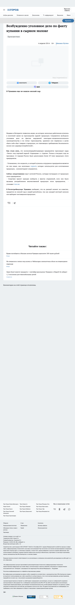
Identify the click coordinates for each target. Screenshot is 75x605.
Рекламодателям (42, 528)
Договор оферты (42, 525)
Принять (68, 21)
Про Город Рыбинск (25, 509)
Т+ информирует (48, 15)
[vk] (9, 203)
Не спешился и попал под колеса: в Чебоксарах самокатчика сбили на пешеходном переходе (36, 263)
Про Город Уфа (40, 509)
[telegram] (15, 203)
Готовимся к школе (23, 15)
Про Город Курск (7, 509)
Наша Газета (6, 506)
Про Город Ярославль (42, 506)
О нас (22, 523)
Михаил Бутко (62, 43)
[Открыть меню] (4, 10)
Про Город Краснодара (9, 515)
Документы (35, 15)
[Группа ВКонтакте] (21, 82)
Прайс (22, 528)
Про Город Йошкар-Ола (42, 504)
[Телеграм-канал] (53, 82)
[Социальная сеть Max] (37, 86)
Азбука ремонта (8, 15)
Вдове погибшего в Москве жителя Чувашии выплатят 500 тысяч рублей (32, 254)
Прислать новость (67, 9)
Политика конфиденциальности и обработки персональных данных (21, 571)
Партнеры (6, 532)
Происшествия (14, 37)
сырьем (33, 166)
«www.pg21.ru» (17, 536)
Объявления (24, 525)
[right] (73, 15)
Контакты (40, 523)
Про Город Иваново (25, 506)
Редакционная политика (10, 525)
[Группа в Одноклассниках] (59, 509)
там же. (17, 184)
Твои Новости (23, 504)
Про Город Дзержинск (26, 511)
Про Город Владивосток (42, 511)
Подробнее (55, 568)
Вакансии (60, 15)
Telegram (5, 523)
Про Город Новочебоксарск (10, 504)
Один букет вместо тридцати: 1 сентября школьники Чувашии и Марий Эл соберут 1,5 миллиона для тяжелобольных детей (36, 274)
